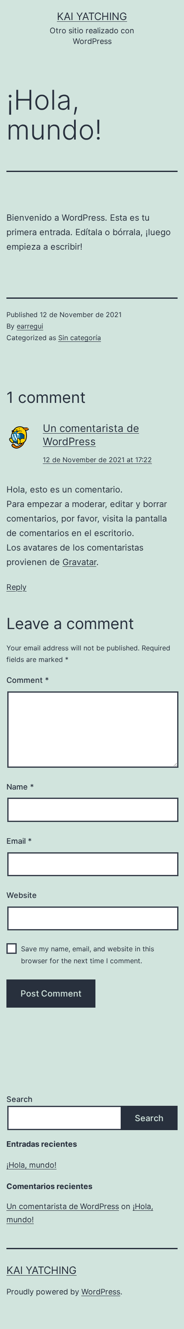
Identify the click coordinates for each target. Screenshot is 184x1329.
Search (19, 1099)
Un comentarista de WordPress (62, 1206)
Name (20, 786)
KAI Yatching (92, 16)
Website (21, 895)
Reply (16, 587)
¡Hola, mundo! (31, 1164)
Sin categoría (79, 337)
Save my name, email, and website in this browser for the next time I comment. (87, 954)
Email (19, 840)
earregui (30, 326)
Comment (27, 680)
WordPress (100, 1291)
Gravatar (79, 562)
